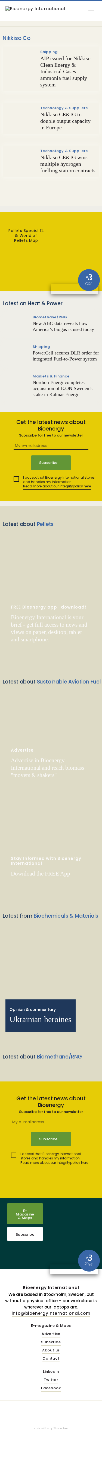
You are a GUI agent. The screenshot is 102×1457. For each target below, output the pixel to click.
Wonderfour (61, 1428)
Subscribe (25, 1234)
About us (51, 1350)
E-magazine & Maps (51, 1326)
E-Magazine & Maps (25, 1214)
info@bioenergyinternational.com (51, 1313)
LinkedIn (51, 1371)
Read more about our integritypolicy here (57, 486)
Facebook (51, 1388)
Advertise (51, 1334)
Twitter (51, 1380)
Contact (51, 1358)
